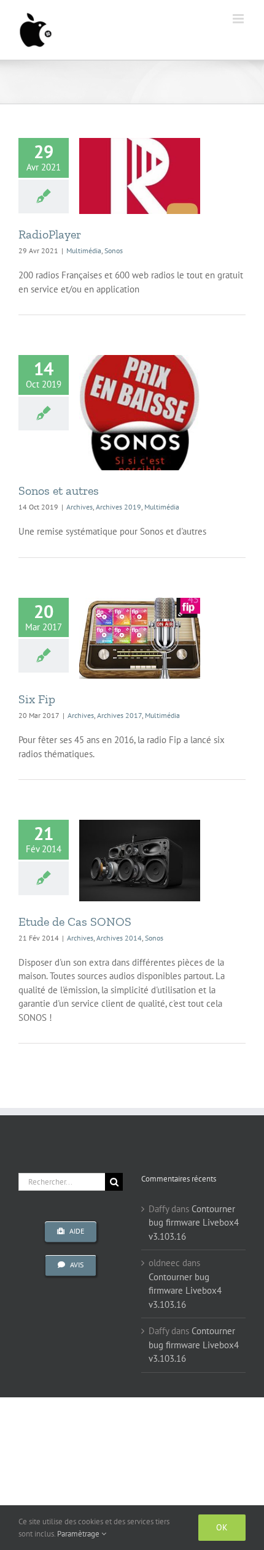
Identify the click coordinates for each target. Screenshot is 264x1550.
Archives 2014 (119, 937)
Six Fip (36, 699)
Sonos (113, 250)
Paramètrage (79, 1534)
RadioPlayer (49, 234)
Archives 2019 (118, 506)
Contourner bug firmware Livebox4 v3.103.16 (194, 1222)
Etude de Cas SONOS (74, 921)
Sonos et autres (58, 490)
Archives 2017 (119, 715)
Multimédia (83, 250)
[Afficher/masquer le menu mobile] (239, 18)
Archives (79, 506)
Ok (222, 1527)
